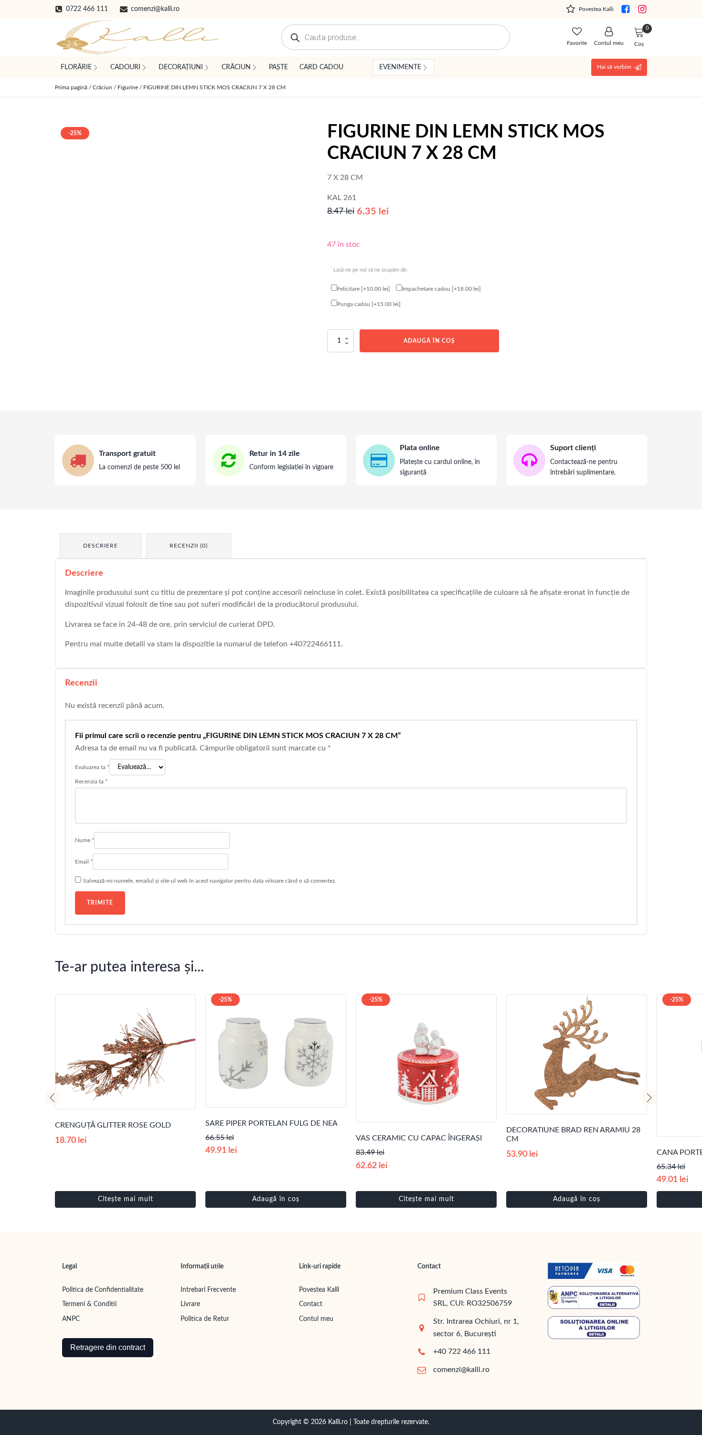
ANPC (71, 1319)
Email (84, 862)
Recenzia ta (91, 781)
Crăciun (102, 87)
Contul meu (316, 1319)
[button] (81, 9)
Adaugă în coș (429, 341)
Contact (310, 1304)
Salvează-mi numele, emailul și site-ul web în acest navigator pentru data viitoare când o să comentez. (209, 881)
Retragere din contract (107, 1347)
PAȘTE (278, 67)
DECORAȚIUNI (181, 67)
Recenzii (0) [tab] (189, 546)
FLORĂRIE (76, 67)
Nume (84, 840)
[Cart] (639, 33)
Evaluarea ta (92, 767)
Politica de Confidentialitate (102, 1290)
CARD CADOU (321, 67)
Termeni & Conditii (89, 1304)
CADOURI (125, 67)
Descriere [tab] (100, 546)
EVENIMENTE (400, 67)
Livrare (190, 1304)
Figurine (127, 87)
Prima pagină (71, 87)
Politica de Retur (205, 1319)
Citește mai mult (125, 1199)
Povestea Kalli (319, 1290)
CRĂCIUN (236, 67)
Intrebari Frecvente (208, 1290)
